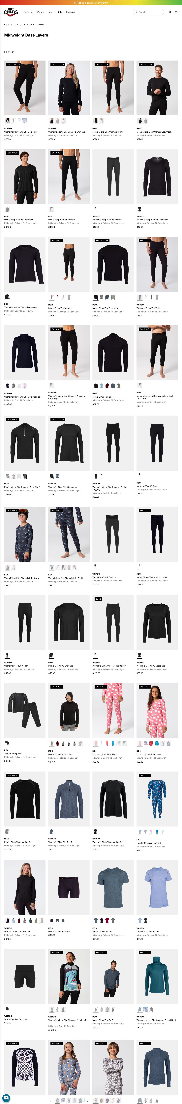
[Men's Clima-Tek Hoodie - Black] (69, 710)
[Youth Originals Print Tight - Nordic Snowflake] (107, 744)
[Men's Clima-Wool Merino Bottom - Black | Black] (139, 567)
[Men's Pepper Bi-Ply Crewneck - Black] (25, 176)
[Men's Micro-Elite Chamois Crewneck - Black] (157, 87)
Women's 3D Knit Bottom (104, 577)
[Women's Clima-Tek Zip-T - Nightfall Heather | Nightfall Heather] (51, 832)
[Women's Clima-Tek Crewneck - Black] (69, 442)
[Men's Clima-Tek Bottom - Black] (69, 264)
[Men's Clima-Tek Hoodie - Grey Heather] (63, 744)
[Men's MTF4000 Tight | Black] (139, 476)
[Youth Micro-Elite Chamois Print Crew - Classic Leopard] (101, 1100)
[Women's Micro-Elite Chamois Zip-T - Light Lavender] (24, 386)
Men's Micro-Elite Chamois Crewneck (153, 131)
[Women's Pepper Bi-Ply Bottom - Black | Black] (95, 209)
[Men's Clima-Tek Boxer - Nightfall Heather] (63, 921)
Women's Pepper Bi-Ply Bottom (107, 219)
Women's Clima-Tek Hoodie (17, 931)
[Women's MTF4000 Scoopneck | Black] (139, 655)
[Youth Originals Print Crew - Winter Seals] (162, 744)
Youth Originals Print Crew (148, 754)
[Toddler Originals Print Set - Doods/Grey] (145, 832)
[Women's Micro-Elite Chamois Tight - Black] (25, 87)
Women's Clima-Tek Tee (147, 931)
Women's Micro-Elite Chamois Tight (20, 131)
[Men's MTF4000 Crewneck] (69, 622)
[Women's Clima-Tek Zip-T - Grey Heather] (145, 1100)
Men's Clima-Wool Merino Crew (18, 842)
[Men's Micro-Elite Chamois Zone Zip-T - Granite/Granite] (13, 476)
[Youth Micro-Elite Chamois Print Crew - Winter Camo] (113, 1067)
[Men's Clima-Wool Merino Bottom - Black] (157, 534)
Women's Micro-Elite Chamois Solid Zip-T (23, 396)
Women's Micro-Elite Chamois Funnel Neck (156, 1020)
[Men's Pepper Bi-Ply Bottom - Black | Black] (51, 209)
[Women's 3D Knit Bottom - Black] (113, 534)
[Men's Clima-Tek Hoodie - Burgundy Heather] (57, 744)
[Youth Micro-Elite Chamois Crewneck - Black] (25, 264)
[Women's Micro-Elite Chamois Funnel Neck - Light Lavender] (145, 1009)
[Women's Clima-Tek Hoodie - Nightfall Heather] (30, 921)
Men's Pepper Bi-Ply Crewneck (18, 219)
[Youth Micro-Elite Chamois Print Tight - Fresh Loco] (63, 567)
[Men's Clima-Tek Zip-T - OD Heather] (118, 386)
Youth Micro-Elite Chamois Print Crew (21, 578)
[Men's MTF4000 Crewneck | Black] (51, 655)
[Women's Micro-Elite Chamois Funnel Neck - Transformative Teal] (157, 976)
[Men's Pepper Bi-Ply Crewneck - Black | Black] (7, 209)
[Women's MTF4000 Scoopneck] (157, 622)
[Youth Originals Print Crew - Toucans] (157, 744)
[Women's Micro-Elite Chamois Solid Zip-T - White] (19, 386)
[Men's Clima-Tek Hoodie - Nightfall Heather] (69, 744)
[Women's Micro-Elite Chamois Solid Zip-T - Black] (25, 352)
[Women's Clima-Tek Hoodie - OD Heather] (36, 921)
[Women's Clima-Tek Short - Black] (25, 976)
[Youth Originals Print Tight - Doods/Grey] (101, 744)
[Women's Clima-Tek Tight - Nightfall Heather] (157, 297)
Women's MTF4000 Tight (16, 665)
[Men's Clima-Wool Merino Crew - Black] (25, 798)
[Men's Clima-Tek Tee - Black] (101, 921)
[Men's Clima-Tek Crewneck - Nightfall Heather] (107, 297)
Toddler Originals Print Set (148, 843)
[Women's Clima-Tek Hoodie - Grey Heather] (24, 921)
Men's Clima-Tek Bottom (59, 308)
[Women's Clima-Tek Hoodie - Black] (25, 887)
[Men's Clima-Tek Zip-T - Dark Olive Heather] (107, 1009)
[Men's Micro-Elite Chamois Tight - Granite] (101, 121)
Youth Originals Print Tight (104, 754)
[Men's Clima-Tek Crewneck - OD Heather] (113, 297)
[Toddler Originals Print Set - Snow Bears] (157, 798)
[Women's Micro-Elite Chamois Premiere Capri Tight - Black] (69, 352)
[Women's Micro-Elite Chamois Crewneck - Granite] (57, 121)
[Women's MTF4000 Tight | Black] (7, 655)
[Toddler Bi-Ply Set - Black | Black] (7, 743)
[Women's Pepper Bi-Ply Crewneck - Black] (157, 176)
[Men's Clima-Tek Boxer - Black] (69, 887)
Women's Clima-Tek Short (16, 1019)
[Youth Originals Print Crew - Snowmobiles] (80, 1100)
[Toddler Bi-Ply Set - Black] (25, 710)
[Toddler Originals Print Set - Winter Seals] (162, 832)
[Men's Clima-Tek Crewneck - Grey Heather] (101, 297)
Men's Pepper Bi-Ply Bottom (61, 219)
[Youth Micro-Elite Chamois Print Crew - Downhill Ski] (13, 567)
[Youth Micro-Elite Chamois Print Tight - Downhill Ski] (57, 567)
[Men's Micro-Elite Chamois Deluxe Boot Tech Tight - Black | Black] (139, 386)
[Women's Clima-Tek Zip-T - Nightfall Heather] (69, 798)
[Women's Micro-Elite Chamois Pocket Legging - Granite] (101, 476)
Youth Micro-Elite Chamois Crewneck (21, 307)
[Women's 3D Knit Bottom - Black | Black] (95, 567)
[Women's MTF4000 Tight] (25, 622)
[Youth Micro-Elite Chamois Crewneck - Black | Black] (7, 297)
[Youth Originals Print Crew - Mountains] (69, 1100)
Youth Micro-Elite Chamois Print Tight (65, 578)
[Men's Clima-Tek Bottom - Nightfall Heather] (69, 297)
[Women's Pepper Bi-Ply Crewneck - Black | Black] (139, 209)
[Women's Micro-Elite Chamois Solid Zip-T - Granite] (13, 386)
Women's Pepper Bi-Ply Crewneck (152, 219)
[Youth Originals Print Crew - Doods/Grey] (145, 744)
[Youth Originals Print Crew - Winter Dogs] (69, 1067)
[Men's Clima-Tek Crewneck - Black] (113, 264)
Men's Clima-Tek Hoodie (59, 754)
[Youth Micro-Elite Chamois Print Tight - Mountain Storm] (69, 534)
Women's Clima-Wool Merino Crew (108, 842)
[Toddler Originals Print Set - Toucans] (157, 832)
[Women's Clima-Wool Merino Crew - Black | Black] (95, 832)
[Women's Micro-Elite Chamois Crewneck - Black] (69, 87)
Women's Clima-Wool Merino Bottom (109, 665)
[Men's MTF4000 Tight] (157, 442)
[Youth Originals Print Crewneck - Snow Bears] (168, 744)
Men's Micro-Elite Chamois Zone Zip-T (22, 487)
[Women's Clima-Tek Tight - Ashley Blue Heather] (145, 297)
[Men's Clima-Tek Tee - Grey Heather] (113, 921)
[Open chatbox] (6, 1098)
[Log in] (170, 12)
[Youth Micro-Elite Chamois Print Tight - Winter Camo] (69, 567)
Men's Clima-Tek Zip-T (102, 396)
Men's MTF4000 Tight (147, 486)
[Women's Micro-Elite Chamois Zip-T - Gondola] (69, 976)
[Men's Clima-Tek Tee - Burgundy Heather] (107, 921)
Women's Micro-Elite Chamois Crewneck (67, 131)
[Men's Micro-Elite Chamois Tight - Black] (113, 87)
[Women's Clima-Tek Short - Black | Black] (7, 1009)
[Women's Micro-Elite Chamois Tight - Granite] (13, 121)
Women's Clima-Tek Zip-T (60, 842)
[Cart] (176, 12)
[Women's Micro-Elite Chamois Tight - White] (19, 121)
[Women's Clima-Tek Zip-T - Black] (157, 1100)
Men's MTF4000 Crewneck (61, 665)
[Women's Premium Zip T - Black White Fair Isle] (57, 1009)
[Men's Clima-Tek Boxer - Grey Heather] (57, 921)
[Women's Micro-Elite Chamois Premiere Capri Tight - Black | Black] (51, 386)
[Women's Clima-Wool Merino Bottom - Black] (113, 622)
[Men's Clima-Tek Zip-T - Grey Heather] (101, 1009)
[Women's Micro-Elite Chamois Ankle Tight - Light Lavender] (24, 121)
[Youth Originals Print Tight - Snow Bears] (124, 744)
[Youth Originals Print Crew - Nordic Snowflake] (151, 744)
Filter (7, 51)
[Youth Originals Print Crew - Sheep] (157, 710)
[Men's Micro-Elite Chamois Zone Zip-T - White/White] (19, 476)
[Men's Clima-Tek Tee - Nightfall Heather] (113, 887)
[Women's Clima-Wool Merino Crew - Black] (113, 798)
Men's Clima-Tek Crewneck (105, 308)
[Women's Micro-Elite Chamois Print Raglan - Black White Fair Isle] (25, 1067)
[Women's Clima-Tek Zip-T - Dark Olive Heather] (151, 1100)
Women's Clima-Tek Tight (148, 308)
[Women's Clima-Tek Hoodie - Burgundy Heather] (19, 921)
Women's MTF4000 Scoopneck (151, 665)
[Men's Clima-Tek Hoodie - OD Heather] (74, 744)
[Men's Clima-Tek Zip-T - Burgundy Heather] (107, 386)
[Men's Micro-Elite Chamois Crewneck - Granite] (145, 121)
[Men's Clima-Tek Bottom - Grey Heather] (63, 297)
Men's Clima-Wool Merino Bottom (151, 577)
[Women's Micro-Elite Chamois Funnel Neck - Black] (151, 1009)
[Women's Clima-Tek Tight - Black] (157, 264)
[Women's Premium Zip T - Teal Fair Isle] (63, 1009)
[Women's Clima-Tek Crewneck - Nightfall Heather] (57, 476)
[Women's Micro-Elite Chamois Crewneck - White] (63, 121)
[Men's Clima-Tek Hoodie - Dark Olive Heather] (80, 744)
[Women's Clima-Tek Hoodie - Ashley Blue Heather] (13, 921)
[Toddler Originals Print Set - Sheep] (151, 832)
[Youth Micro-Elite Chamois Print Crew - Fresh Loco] (107, 1100)
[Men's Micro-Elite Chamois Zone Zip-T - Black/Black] (25, 442)
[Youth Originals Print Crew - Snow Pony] (74, 1100)
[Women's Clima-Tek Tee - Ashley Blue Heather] (157, 887)
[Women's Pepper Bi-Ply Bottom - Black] (113, 176)
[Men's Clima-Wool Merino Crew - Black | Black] (7, 832)
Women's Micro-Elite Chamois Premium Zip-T (68, 1021)
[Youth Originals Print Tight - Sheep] (113, 710)
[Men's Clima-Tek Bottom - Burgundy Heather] (57, 297)
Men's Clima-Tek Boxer (59, 931)
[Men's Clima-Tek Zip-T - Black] (113, 352)
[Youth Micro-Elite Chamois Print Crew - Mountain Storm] (25, 534)
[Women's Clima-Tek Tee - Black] (145, 921)
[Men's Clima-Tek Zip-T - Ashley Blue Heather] (101, 386)
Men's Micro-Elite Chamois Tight (107, 131)
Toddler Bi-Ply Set (12, 753)
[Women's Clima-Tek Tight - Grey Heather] (151, 297)
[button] (87, 1100)
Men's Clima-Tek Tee (102, 931)
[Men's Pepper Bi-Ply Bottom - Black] (69, 176)
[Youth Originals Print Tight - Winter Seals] (118, 744)
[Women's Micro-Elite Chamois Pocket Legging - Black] (113, 442)
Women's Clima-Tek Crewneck (62, 487)
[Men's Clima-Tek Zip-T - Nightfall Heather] (113, 386)
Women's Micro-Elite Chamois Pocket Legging (109, 488)
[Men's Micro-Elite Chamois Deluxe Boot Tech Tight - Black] (157, 352)
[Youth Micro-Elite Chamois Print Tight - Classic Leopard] (74, 567)
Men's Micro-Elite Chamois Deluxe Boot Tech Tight (154, 397)
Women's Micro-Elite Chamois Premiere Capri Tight (66, 397)
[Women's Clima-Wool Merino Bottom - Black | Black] (95, 655)
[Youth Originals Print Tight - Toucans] (113, 744)
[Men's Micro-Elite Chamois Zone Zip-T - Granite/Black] (24, 476)
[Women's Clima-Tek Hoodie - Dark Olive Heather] (42, 921)
